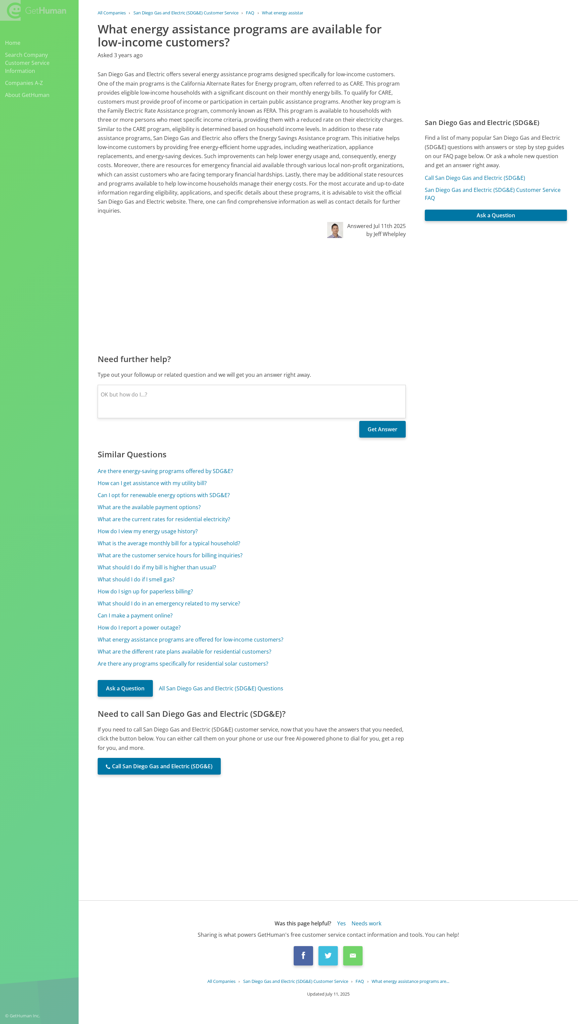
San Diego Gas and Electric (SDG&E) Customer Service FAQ (493, 194)
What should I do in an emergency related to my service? (169, 603)
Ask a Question (125, 688)
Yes (341, 923)
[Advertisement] (252, 295)
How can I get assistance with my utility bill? (152, 483)
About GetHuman (27, 95)
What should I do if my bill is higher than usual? (157, 567)
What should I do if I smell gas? (136, 579)
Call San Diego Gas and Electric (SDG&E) (475, 178)
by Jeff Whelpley (386, 234)
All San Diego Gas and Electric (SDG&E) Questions (221, 688)
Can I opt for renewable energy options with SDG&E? (164, 495)
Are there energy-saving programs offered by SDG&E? (165, 471)
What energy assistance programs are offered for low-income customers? (190, 639)
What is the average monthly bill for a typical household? (169, 543)
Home (12, 42)
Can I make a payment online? (135, 615)
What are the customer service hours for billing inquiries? (170, 555)
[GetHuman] (33, 10)
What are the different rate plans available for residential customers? (184, 651)
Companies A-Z (24, 83)
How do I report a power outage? (139, 627)
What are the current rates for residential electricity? (164, 519)
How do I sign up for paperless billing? (145, 591)
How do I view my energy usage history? (148, 531)
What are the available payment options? (149, 507)
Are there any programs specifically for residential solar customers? (183, 663)
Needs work (366, 923)
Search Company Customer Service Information (27, 63)
